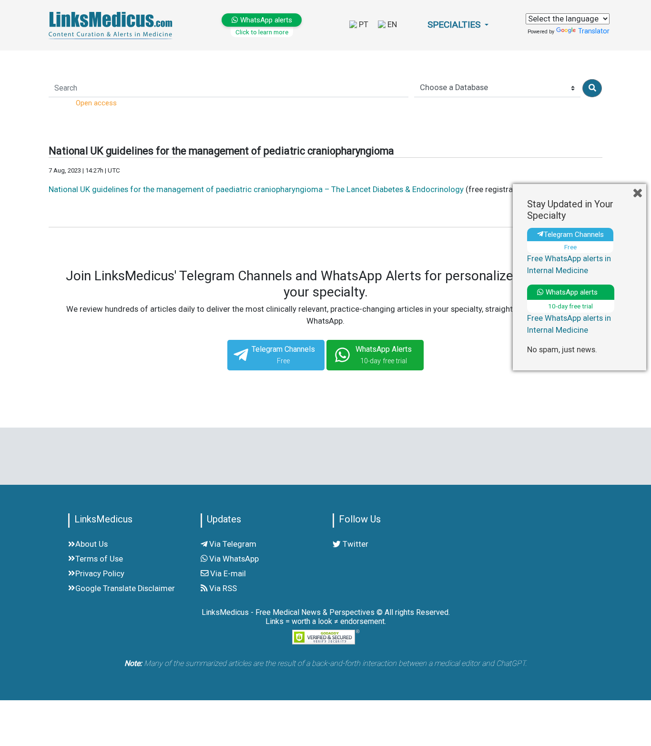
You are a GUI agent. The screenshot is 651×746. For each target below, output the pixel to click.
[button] (458, 25)
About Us (91, 544)
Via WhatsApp (233, 558)
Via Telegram (231, 544)
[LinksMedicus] (112, 25)
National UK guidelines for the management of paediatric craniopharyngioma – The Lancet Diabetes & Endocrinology (256, 189)
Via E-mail (227, 573)
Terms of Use (99, 558)
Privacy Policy (99, 573)
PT (362, 24)
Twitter (354, 544)
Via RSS (222, 588)
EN (391, 24)
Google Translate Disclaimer (125, 588)
